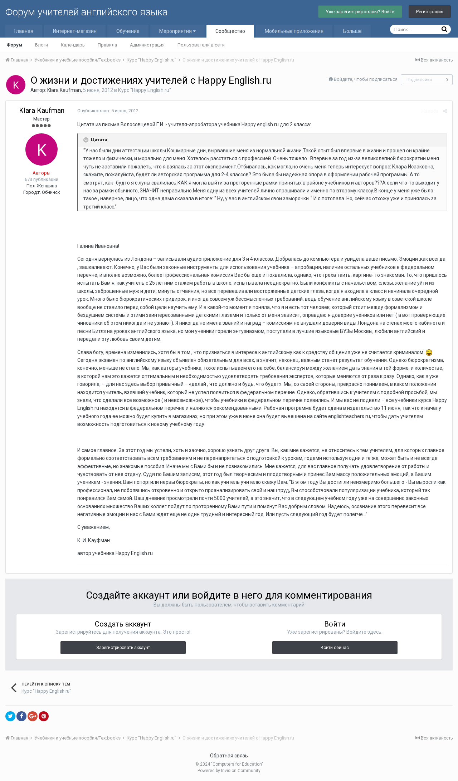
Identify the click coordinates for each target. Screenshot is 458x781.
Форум (14, 45)
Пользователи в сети (201, 45)
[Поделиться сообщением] (445, 111)
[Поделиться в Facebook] (21, 716)
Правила (107, 45)
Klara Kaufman (64, 90)
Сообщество (230, 31)
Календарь (73, 45)
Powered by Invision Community (229, 770)
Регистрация (429, 11)
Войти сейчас (335, 647)
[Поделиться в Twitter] (10, 716)
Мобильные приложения (294, 31)
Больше (352, 31)
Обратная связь (229, 755)
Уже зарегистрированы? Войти (360, 11)
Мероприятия (176, 31)
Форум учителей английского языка (86, 12)
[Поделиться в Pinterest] (44, 716)
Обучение (128, 31)
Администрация (147, 45)
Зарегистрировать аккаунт (123, 647)
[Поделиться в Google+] (33, 716)
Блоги (41, 45)
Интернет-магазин (75, 31)
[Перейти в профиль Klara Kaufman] (15, 84)
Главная (23, 31)
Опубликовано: (107, 110)
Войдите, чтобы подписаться (366, 79)
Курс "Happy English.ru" (144, 90)
